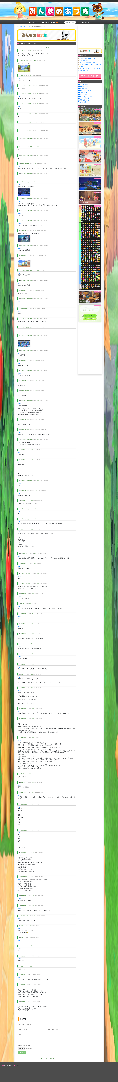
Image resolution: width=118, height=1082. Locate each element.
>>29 (19, 353)
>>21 (19, 283)
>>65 (19, 785)
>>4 (19, 452)
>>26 (19, 373)
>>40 (19, 483)
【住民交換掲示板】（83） (87, 58)
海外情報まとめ (84, 100)
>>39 (19, 576)
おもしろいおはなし (85, 90)
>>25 (19, 311)
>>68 (19, 833)
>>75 (19, 949)
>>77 (19, 959)
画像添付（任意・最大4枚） (24, 1045)
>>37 (19, 918)
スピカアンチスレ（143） (87, 60)
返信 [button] (31, 50)
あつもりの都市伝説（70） (87, 62)
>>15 (19, 213)
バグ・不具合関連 (85, 98)
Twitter (17, 1065)
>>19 (19, 248)
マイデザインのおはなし (87, 96)
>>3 (19, 106)
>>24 (19, 301)
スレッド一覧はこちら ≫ (46, 47)
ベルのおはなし (84, 92)
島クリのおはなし (85, 94)
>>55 (19, 637)
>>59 (19, 677)
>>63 (19, 740)
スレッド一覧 (27, 26)
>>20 (19, 273)
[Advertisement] (90, 36)
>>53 (19, 616)
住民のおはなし (84, 84)
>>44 (19, 512)
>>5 (19, 393)
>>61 (19, 711)
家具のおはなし (84, 86)
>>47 (19, 556)
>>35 (19, 432)
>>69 (19, 879)
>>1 (19, 96)
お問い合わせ (7, 1065)
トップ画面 (19, 26)
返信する (22, 1052)
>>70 (19, 898)
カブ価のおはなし (85, 88)
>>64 (19, 987)
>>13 (19, 185)
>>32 (19, 383)
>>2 (19, 78)
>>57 (19, 657)
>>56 (19, 647)
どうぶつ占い (84, 102)
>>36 (19, 596)
